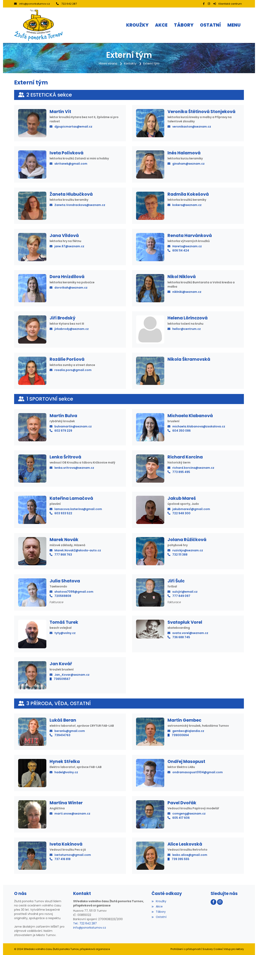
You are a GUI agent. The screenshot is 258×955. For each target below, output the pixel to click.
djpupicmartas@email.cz (73, 127)
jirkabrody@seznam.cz (71, 329)
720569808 (62, 596)
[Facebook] (204, 4)
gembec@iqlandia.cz (188, 731)
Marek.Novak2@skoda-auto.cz (77, 550)
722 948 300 (181, 513)
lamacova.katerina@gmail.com (78, 509)
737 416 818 (62, 859)
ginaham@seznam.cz (188, 164)
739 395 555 (180, 859)
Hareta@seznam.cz (187, 246)
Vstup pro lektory (234, 949)
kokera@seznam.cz (187, 205)
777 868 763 (63, 555)
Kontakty (130, 63)
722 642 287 (69, 4)
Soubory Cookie (212, 949)
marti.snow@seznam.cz (72, 814)
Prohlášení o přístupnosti (186, 949)
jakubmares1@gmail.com (191, 509)
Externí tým (151, 63)
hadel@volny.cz (66, 772)
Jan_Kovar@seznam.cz (71, 675)
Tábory (160, 912)
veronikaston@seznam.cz (191, 127)
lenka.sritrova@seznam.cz (74, 468)
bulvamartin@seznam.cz (73, 426)
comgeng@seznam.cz (189, 814)
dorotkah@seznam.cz (70, 288)
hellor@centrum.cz (186, 329)
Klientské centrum (230, 4)
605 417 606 (181, 818)
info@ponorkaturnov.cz (34, 4)
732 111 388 (179, 555)
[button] (234, 25)
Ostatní (161, 917)
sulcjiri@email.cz (185, 592)
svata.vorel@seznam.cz (190, 633)
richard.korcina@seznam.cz (193, 468)
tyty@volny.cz (65, 633)
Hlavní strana (108, 63)
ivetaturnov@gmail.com (72, 855)
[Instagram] (209, 4)
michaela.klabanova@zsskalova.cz (198, 426)
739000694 (180, 735)
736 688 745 (181, 637)
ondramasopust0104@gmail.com (197, 772)
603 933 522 (63, 513)
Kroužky (161, 901)
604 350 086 (181, 431)
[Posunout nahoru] (249, 946)
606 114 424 (180, 250)
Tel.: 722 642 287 (85, 923)
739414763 (62, 735)
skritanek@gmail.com (70, 164)
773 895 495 (181, 472)
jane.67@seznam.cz (69, 246)
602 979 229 (63, 431)
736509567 (62, 679)
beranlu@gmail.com (69, 731)
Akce (159, 906)
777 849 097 (181, 596)
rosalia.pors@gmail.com (73, 370)
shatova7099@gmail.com (73, 592)
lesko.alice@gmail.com (189, 855)
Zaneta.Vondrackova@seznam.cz (79, 205)
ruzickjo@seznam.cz (187, 550)
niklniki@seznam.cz (186, 292)
